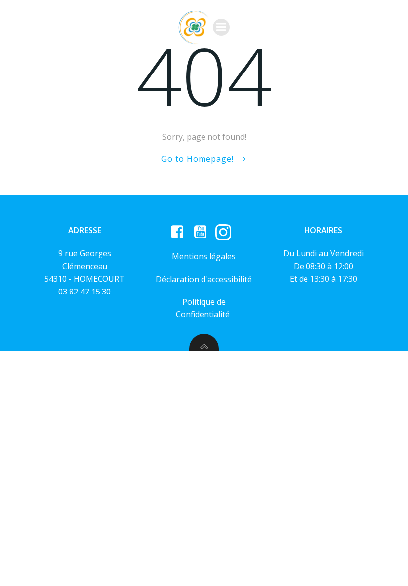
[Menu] (221, 27)
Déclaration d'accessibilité (204, 279)
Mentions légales (204, 256)
